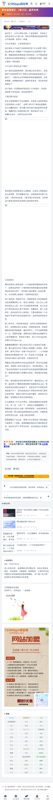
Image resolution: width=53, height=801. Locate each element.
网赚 (26, 761)
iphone (11, 718)
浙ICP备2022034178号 (28, 789)
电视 (26, 753)
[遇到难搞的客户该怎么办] (9, 524)
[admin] (3, 14)
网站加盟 (26, 799)
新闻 (41, 741)
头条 (11, 729)
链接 (17, 469)
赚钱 (41, 768)
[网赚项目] (26, 718)
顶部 (47, 799)
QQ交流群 (10, 596)
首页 (14, 21)
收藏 (9, 469)
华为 (26, 725)
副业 (11, 725)
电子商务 (41, 749)
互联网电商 (11, 722)
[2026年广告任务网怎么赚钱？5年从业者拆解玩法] (9, 515)
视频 (11, 768)
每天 (26, 745)
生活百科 (26, 749)
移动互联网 (26, 757)
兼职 (41, 722)
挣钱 (41, 737)
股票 (11, 764)
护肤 (26, 737)
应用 (26, 733)
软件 (11, 772)
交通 (26, 722)
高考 (41, 772)
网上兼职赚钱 (41, 757)
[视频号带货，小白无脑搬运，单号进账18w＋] (9, 538)
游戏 (11, 749)
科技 (11, 757)
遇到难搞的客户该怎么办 (26, 522)
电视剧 (41, 753)
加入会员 (16, 799)
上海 (41, 718)
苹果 (41, 764)
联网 (41, 761)
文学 (26, 741)
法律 (41, 745)
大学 (41, 725)
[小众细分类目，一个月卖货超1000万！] (9, 548)
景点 (11, 745)
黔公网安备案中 (42, 789)
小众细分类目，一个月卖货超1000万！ (31, 545)
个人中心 (37, 799)
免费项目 (9, 14)
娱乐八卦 (26, 729)
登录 (43, 4)
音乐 (26, 772)
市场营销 (41, 729)
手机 (41, 733)
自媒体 (26, 764)
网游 (11, 761)
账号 (26, 768)
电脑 (11, 753)
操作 (11, 741)
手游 (11, 737)
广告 (11, 733)
